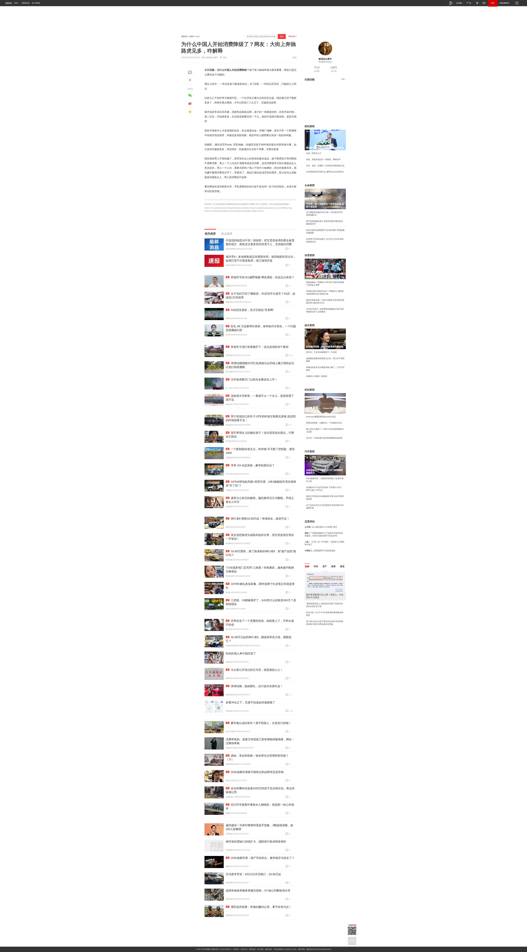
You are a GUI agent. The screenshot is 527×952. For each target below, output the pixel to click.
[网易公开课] (459, 3)
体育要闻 (310, 255)
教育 (333, 566)
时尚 (316, 566)
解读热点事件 (212, 57)
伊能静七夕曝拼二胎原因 (316, 376)
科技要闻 (310, 389)
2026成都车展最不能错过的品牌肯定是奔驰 (257, 772)
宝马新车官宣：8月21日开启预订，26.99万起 (253, 874)
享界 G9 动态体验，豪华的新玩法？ (253, 465)
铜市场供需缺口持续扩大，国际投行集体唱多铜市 (256, 841)
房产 (325, 566)
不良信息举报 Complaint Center (285, 949)
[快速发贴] (190, 72)
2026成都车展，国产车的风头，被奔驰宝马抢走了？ (263, 857)
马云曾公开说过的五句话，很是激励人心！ (257, 669)
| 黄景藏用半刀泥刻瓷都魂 (320, 550)
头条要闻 (310, 185)
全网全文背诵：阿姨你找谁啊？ (319, 603)
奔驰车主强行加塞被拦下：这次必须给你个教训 (259, 346)
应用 (16, 3)
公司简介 (236, 949)
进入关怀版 (36, 3)
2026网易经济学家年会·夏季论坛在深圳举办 (325, 172)
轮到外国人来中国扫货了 (241, 653)
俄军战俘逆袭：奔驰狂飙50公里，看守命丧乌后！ (261, 906)
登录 (492, 3)
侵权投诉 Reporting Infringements (318, 949)
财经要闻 (310, 126)
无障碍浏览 (25, 3)
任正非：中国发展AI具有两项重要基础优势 (324, 438)
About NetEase (225, 949)
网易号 (192, 36)
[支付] (477, 3)
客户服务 (260, 949)
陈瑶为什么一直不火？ (315, 610)
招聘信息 (252, 949)
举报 (294, 57)
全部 (342, 79)
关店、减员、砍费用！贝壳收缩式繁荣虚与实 (325, 165)
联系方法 (244, 949)
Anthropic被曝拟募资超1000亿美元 (321, 417)
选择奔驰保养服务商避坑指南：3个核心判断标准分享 (258, 890)
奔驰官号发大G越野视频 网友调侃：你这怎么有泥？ (262, 277)
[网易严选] (469, 3)
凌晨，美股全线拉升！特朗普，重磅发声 (323, 159)
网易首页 (8, 3)
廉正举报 (301, 949)
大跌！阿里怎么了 (313, 153)
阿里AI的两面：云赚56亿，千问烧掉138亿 (324, 423)
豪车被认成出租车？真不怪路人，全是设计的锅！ (261, 723)
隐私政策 (268, 949)
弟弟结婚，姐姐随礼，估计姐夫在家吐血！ (257, 686)
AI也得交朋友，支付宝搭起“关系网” (252, 309)
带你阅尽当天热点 (325, 62)
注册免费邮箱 (504, 3)
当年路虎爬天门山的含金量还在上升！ (254, 379)
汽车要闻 (310, 451)
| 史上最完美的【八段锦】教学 (321, 527)
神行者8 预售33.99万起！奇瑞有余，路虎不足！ (260, 518)
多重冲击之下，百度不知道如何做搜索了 (250, 702)
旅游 (307, 566)
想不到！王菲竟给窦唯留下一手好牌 (321, 352)
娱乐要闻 (310, 325)
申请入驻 (291, 36)
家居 (342, 566)
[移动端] (451, 3)
